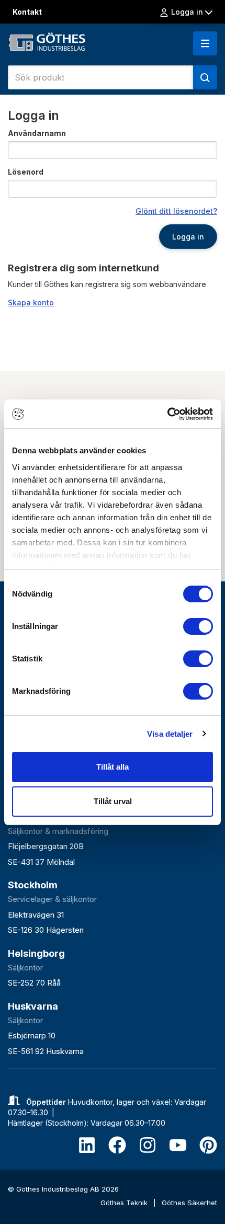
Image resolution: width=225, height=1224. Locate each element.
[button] (205, 43)
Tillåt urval (113, 801)
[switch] (198, 626)
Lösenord (25, 171)
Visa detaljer (170, 733)
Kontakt (27, 11)
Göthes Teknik (125, 1202)
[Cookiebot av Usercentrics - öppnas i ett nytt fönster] (167, 414)
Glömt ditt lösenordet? (176, 211)
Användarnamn (37, 133)
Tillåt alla (112, 766)
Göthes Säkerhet (189, 1202)
